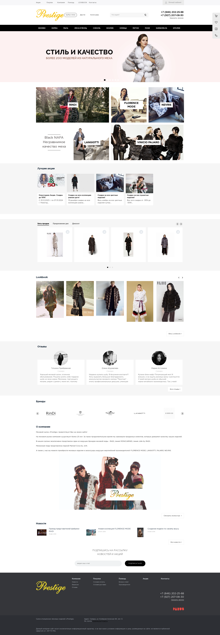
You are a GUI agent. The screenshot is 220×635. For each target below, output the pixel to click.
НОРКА (54, 28)
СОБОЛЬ (96, 28)
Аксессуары (94, 15)
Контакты (165, 579)
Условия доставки (99, 584)
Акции (145, 579)
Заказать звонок (176, 18)
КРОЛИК (176, 28)
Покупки (97, 579)
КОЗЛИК (110, 28)
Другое (82, 15)
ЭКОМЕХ (41, 28)
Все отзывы (175, 389)
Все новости (176, 542)
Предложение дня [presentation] (60, 223)
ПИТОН (136, 28)
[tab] (43, 224)
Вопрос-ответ (124, 582)
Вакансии (75, 584)
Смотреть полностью (173, 516)
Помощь (122, 579)
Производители (124, 584)
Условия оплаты (99, 582)
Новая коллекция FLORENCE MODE (114, 529)
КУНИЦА (123, 28)
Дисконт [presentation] (76, 223)
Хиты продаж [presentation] (43, 223)
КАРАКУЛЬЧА (161, 28)
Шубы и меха (70, 15)
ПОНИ (147, 28)
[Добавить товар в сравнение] (68, 232)
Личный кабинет (174, 2)
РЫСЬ (65, 28)
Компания (76, 579)
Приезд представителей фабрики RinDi (64, 530)
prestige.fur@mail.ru (100, 621)
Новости (75, 582)
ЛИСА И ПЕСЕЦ (80, 28)
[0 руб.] (216, 16)
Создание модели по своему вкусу (163, 529)
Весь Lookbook (175, 333)
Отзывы (74, 587)
